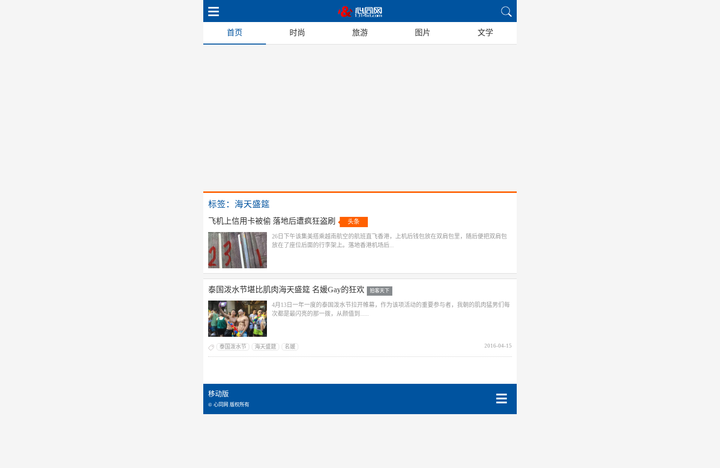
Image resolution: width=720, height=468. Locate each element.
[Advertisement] (360, 118)
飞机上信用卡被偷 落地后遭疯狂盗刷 (272, 221)
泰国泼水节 (232, 347)
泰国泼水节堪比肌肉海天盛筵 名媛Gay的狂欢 (286, 289)
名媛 (290, 347)
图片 (423, 32)
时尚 (297, 32)
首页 (234, 32)
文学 (485, 32)
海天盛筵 (265, 347)
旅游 (360, 32)
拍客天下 (379, 290)
